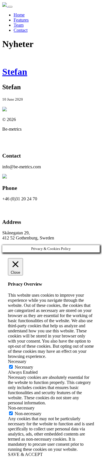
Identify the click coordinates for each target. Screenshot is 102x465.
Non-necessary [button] (21, 407)
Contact (20, 30)
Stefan (14, 72)
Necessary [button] (17, 361)
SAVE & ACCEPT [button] (25, 454)
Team (19, 25)
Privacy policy (15, 138)
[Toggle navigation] (10, 7)
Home (19, 14)
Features (21, 20)
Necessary (24, 367)
